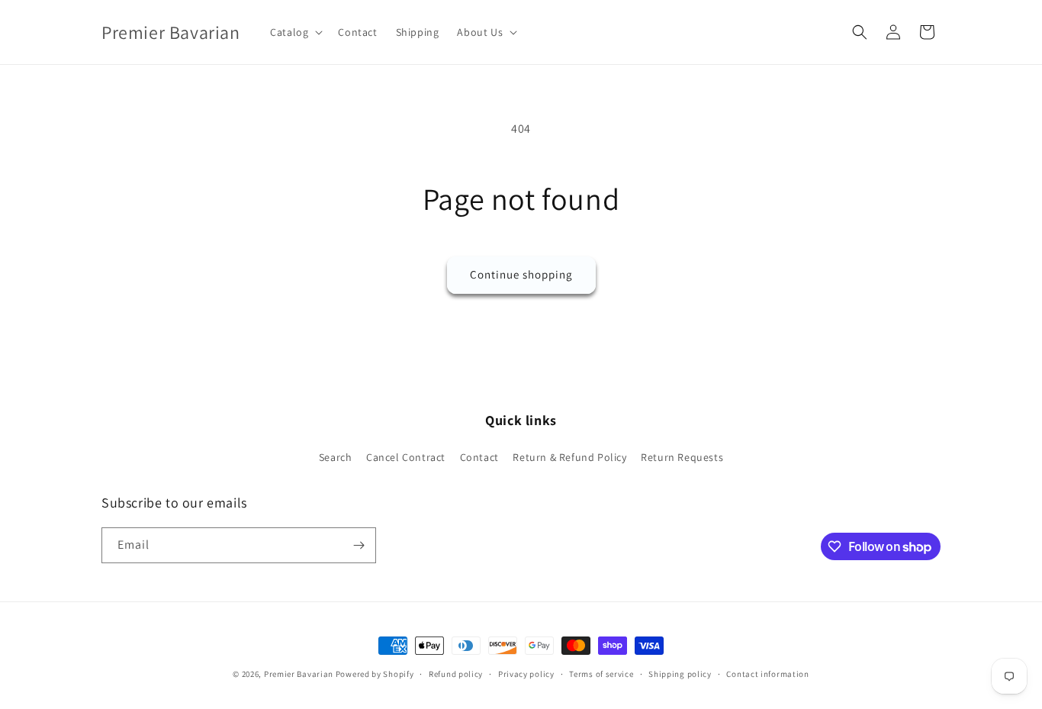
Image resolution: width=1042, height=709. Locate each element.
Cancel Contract (405, 457)
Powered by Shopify (375, 674)
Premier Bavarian (298, 674)
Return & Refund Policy (569, 457)
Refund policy (456, 674)
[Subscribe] (358, 545)
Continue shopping (521, 274)
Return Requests (682, 457)
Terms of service (601, 674)
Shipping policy (680, 674)
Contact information (767, 674)
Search (335, 457)
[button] (295, 32)
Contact (479, 457)
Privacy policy (526, 674)
